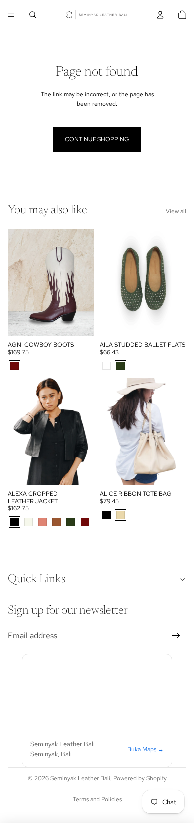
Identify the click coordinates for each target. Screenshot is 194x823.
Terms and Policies (97, 799)
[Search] (33, 15)
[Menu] (11, 14)
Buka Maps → (145, 749)
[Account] (160, 15)
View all (176, 211)
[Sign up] (176, 635)
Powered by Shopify (140, 778)
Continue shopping (97, 139)
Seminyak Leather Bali (80, 778)
